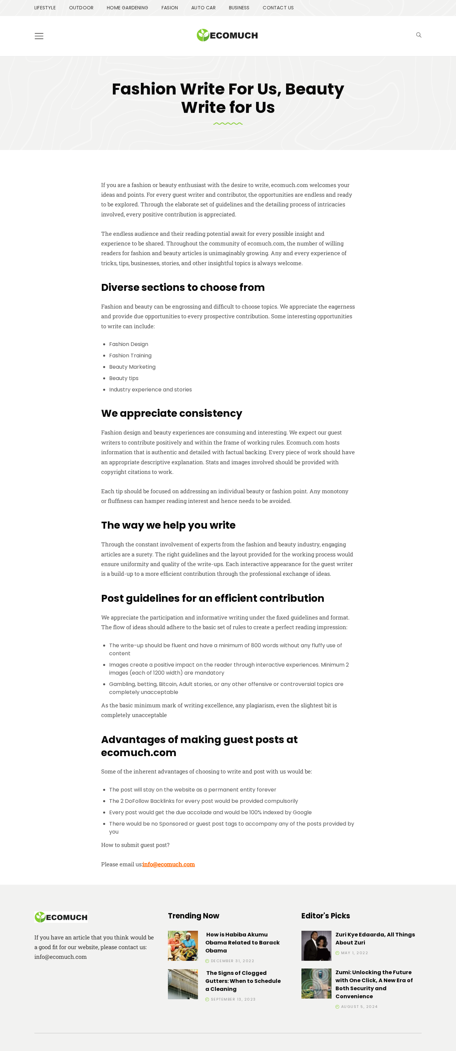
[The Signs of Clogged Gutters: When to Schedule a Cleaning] (183, 985)
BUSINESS (239, 7)
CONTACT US (278, 7)
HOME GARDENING (127, 7)
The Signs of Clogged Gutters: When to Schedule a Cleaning (243, 981)
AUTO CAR (203, 7)
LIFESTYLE (45, 7)
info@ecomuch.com (169, 864)
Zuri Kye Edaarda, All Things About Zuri (375, 938)
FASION (170, 7)
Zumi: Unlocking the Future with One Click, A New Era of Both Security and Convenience (374, 984)
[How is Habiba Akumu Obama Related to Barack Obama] (183, 947)
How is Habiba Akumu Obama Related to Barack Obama (242, 942)
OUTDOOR (81, 7)
